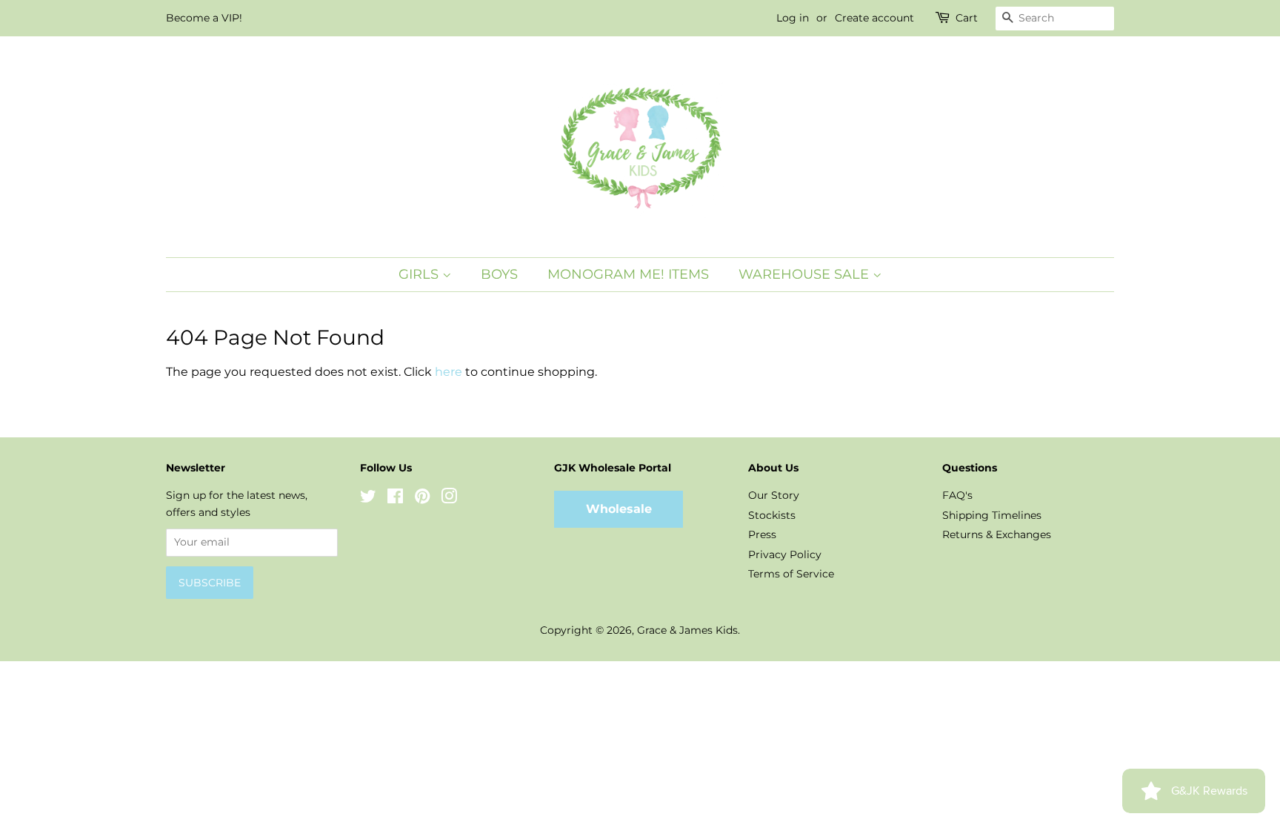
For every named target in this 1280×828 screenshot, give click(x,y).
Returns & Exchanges (996, 534)
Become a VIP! (204, 17)
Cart (967, 17)
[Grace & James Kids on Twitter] (368, 499)
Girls (420, 274)
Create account (874, 17)
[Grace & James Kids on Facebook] (395, 499)
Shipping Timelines (991, 515)
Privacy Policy (784, 554)
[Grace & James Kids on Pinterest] (422, 499)
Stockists (772, 515)
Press (762, 534)
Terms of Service (791, 574)
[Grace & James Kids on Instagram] (449, 499)
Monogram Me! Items (628, 274)
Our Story (773, 495)
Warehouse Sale (806, 274)
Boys (499, 274)
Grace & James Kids (687, 630)
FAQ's (957, 495)
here (448, 372)
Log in (792, 17)
